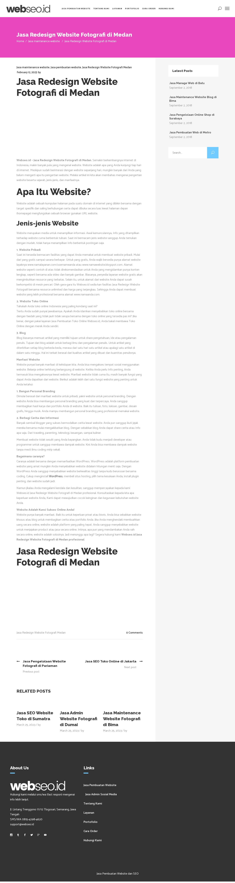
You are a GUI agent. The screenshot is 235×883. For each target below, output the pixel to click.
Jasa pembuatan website (66, 67)
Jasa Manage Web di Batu (187, 83)
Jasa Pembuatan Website (100, 785)
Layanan (89, 812)
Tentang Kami (93, 803)
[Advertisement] (82, 130)
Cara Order (91, 831)
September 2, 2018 (180, 87)
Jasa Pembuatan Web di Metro (190, 132)
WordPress (56, 476)
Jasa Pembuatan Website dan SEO (118, 873)
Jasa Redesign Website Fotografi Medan (107, 67)
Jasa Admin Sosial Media (101, 794)
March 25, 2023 (26, 724)
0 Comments (134, 632)
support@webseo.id (22, 824)
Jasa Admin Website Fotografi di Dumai (78, 718)
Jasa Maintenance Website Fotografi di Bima (122, 718)
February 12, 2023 (27, 72)
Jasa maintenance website (44, 41)
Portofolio (90, 822)
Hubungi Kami (93, 840)
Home (20, 41)
